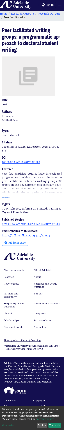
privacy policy (45, 419)
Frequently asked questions (14, 305)
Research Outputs (22, 13)
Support (38, 293)
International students (47, 303)
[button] (43, 5)
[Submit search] (39, 5)
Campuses (40, 313)
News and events (13, 327)
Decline (42, 425)
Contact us (40, 327)
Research (9, 277)
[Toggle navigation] (59, 5)
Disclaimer (10, 400)
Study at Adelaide (14, 270)
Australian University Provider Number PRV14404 (32, 346)
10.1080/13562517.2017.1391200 (21, 162)
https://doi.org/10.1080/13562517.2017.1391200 (31, 224)
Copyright (39, 400)
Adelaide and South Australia (45, 285)
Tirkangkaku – (22, 340)
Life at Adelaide (43, 270)
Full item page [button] (16, 242)
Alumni (8, 313)
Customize (8, 425)
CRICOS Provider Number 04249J (24, 349)
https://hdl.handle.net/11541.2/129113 (26, 235)
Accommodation (43, 320)
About (37, 277)
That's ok (54, 425)
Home (3, 13)
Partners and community (11, 295)
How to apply (11, 284)
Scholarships (11, 320)
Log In (50, 4)
